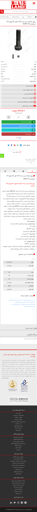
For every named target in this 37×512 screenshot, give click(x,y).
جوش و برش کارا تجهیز (18, 485)
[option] (18, 40)
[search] (2, 12)
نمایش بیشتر (5, 378)
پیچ (23, 17)
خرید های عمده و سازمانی (18, 463)
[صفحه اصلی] (35, 17)
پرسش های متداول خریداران (18, 465)
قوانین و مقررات (18, 419)
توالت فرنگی (18, 447)
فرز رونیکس (18, 493)
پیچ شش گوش (15, 17)
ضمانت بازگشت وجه (18, 459)
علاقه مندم (16, 152)
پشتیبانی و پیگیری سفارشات (18, 421)
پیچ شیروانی (18, 473)
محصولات (29, 17)
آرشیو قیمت (28, 134)
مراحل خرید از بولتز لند (18, 467)
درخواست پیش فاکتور (25, 130)
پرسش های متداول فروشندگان (18, 443)
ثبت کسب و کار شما (18, 437)
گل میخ (18, 449)
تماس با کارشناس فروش (25, 126)
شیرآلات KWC (18, 445)
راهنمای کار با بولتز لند (18, 415)
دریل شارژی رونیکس (18, 471)
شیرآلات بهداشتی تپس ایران (18, 481)
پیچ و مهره (18, 430)
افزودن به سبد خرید (26, 122)
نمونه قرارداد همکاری (18, 439)
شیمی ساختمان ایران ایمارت (18, 483)
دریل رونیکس (18, 469)
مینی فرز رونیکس (18, 491)
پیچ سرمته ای (18, 428)
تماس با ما (18, 413)
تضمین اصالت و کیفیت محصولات (18, 461)
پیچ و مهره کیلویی (18, 426)
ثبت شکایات (18, 423)
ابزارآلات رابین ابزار (18, 487)
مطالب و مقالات (18, 417)
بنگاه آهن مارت (18, 489)
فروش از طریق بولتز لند (18, 441)
